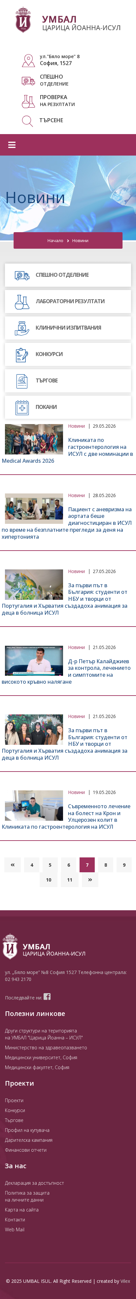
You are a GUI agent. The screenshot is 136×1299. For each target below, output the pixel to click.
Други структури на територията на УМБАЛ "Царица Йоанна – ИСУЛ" (44, 1034)
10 (48, 880)
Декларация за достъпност (34, 1183)
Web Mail (14, 1229)
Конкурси (15, 1110)
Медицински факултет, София (37, 1067)
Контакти (15, 1219)
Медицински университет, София (41, 1057)
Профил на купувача (27, 1130)
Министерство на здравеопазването (46, 1047)
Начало (55, 240)
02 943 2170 (18, 979)
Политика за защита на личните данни (27, 1196)
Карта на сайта (22, 1210)
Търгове (14, 1120)
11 (69, 880)
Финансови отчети (26, 1150)
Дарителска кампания (28, 1140)
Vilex (125, 1281)
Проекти (14, 1100)
